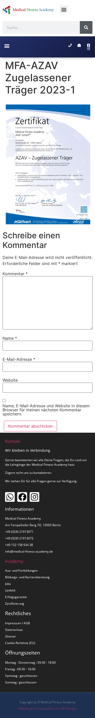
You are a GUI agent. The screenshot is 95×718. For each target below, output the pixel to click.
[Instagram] (34, 497)
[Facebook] (22, 497)
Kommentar (15, 274)
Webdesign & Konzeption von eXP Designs (47, 708)
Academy (14, 561)
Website (10, 380)
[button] (64, 9)
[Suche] (86, 27)
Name (10, 338)
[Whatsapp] (10, 497)
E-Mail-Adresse (19, 359)
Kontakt (12, 441)
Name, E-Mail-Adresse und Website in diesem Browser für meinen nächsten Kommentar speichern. (46, 410)
